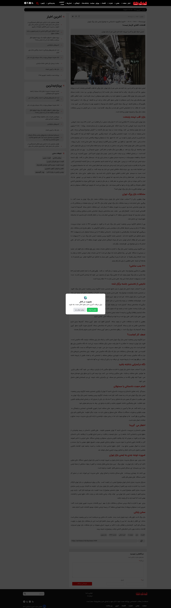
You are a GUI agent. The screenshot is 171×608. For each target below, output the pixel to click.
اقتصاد (104, 3)
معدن (118, 3)
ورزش (97, 3)
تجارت (111, 3)
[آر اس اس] (32, 3)
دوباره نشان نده (79, 310)
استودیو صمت (61, 3)
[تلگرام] (25, 3)
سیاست (92, 3)
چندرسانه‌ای (51, 3)
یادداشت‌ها (85, 3)
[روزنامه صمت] (140, 3)
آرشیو (43, 3)
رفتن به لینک (92, 310)
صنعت (125, 3)
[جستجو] (37, 3)
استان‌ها (69, 3)
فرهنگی (77, 3)
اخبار (129, 3)
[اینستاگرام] (30, 3)
